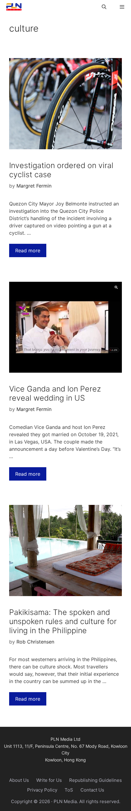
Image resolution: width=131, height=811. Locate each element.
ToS (69, 790)
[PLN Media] (12, 7)
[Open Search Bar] (104, 7)
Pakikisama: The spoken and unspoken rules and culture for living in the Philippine (63, 621)
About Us (19, 780)
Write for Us (49, 780)
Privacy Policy (42, 790)
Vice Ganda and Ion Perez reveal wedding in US (55, 393)
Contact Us (92, 790)
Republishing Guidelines (95, 780)
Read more (27, 250)
